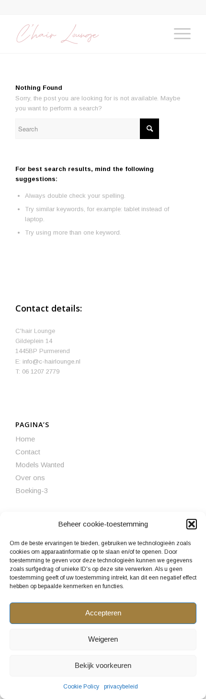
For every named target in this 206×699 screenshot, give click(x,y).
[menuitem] (177, 34)
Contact (27, 452)
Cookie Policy (81, 686)
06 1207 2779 (40, 371)
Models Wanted (39, 465)
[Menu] (177, 34)
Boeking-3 (31, 490)
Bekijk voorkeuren (103, 665)
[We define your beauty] (85, 34)
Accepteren (103, 613)
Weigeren (103, 639)
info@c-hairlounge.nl (51, 361)
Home (25, 439)
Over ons (30, 477)
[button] (191, 524)
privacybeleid (121, 686)
